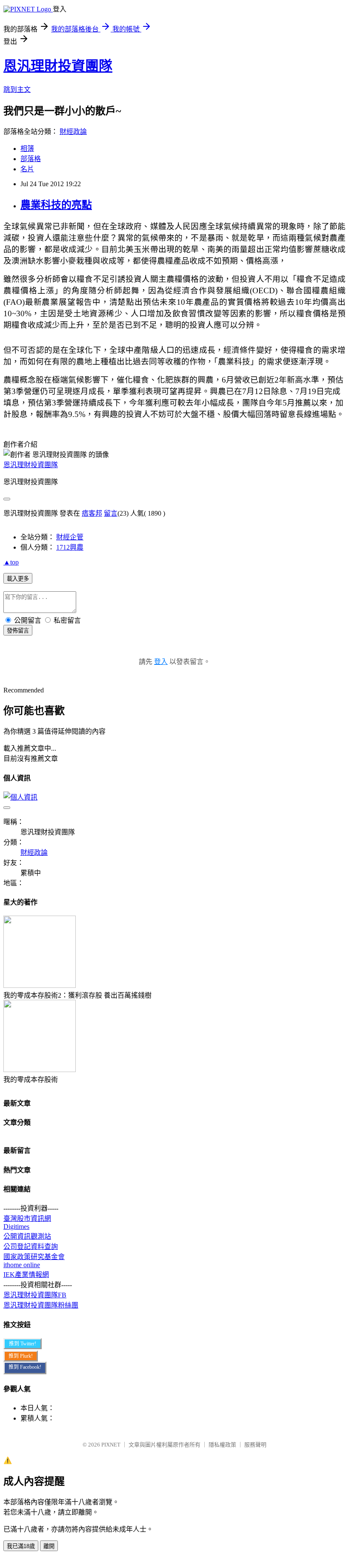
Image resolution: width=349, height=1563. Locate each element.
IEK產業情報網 (26, 1274)
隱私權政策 (222, 1444)
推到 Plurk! (21, 1356)
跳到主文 (17, 89)
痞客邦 (92, 513)
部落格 (30, 158)
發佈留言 (18, 630)
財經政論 (73, 131)
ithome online (21, 1264)
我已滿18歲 (21, 1546)
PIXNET (110, 1444)
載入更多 (18, 579)
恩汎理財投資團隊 (57, 66)
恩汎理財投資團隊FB (34, 1295)
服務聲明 (255, 1444)
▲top (11, 562)
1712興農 (69, 547)
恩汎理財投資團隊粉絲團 (40, 1305)
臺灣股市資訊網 (27, 1218)
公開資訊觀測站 (27, 1236)
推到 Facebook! (25, 1367)
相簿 (27, 148)
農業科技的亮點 (56, 204)
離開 (48, 1546)
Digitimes (16, 1226)
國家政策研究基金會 (34, 1256)
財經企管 (69, 537)
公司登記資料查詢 (30, 1246)
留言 (110, 513)
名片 (27, 169)
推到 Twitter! (22, 1344)
